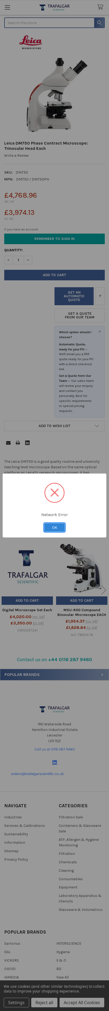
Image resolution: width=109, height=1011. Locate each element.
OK (54, 527)
